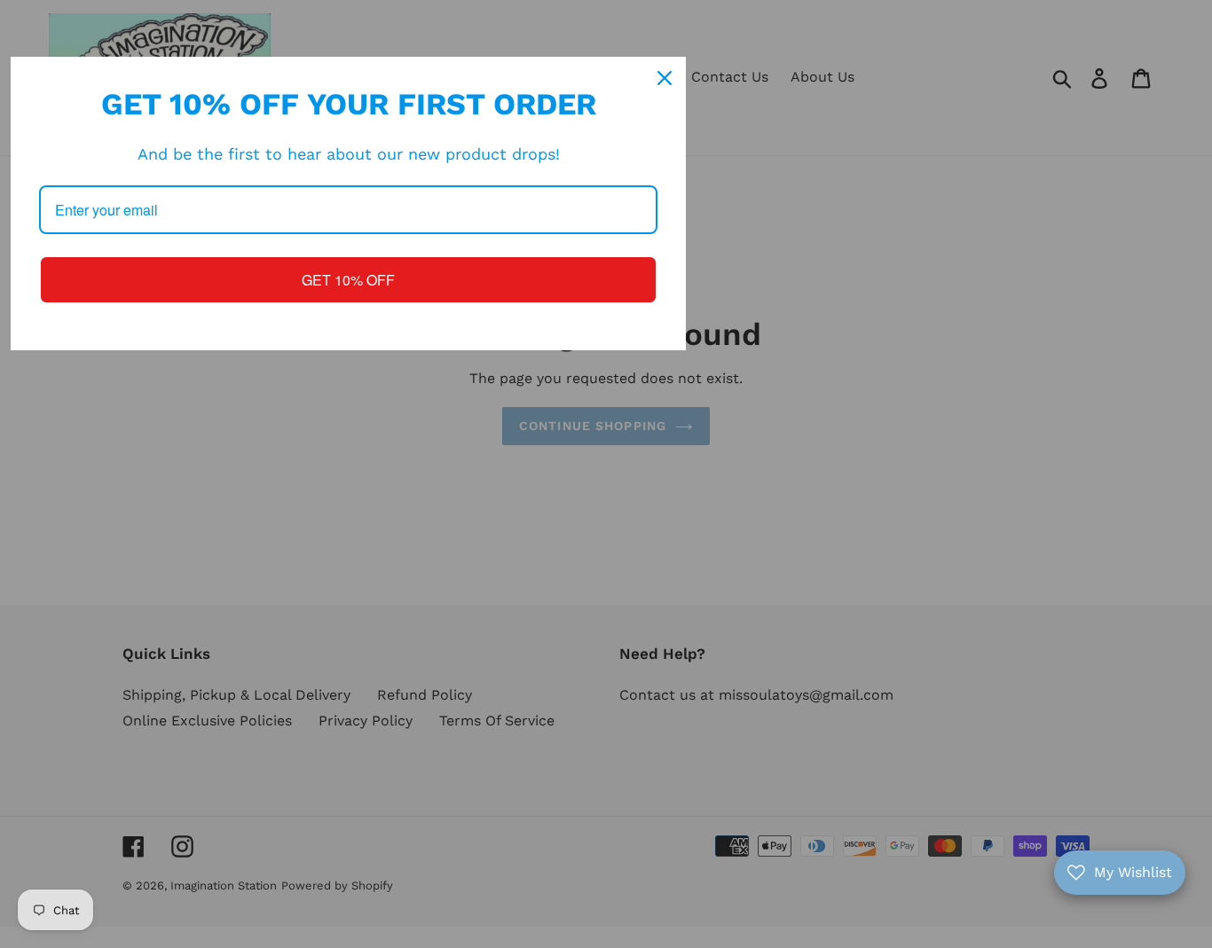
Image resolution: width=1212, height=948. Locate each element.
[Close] (664, 78)
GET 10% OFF (348, 280)
